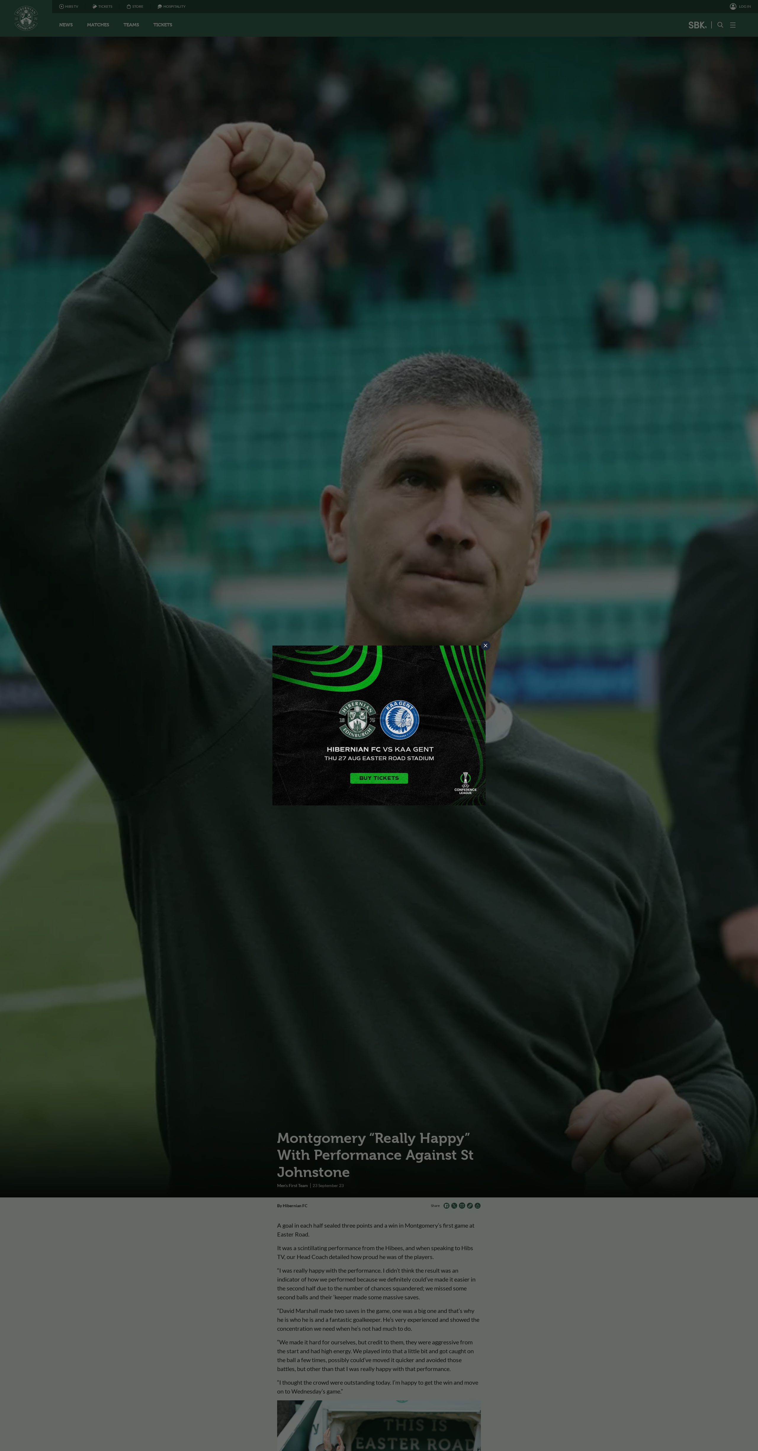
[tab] (485, 645)
